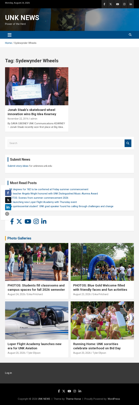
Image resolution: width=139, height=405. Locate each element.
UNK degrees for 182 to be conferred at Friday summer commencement (48, 189)
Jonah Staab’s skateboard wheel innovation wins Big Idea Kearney (32, 112)
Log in (8, 372)
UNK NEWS (22, 18)
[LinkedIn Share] (8, 207)
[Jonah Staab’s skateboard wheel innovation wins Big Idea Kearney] (36, 86)
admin (34, 118)
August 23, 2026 (82, 294)
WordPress (114, 398)
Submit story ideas (18, 165)
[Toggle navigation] (9, 35)
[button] (7, 214)
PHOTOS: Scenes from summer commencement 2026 (38, 197)
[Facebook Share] (8, 193)
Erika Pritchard (35, 294)
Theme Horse (73, 398)
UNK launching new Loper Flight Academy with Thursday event (42, 202)
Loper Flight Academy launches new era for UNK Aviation (34, 346)
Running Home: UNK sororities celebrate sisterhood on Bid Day (97, 346)
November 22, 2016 (18, 118)
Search (128, 143)
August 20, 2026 (16, 353)
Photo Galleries (19, 238)
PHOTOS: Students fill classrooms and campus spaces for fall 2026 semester (36, 287)
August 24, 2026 (16, 294)
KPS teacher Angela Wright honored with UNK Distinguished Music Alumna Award (53, 193)
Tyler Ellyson (34, 353)
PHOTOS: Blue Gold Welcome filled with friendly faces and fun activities (100, 287)
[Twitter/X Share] (8, 200)
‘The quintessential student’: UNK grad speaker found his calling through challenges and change (60, 206)
